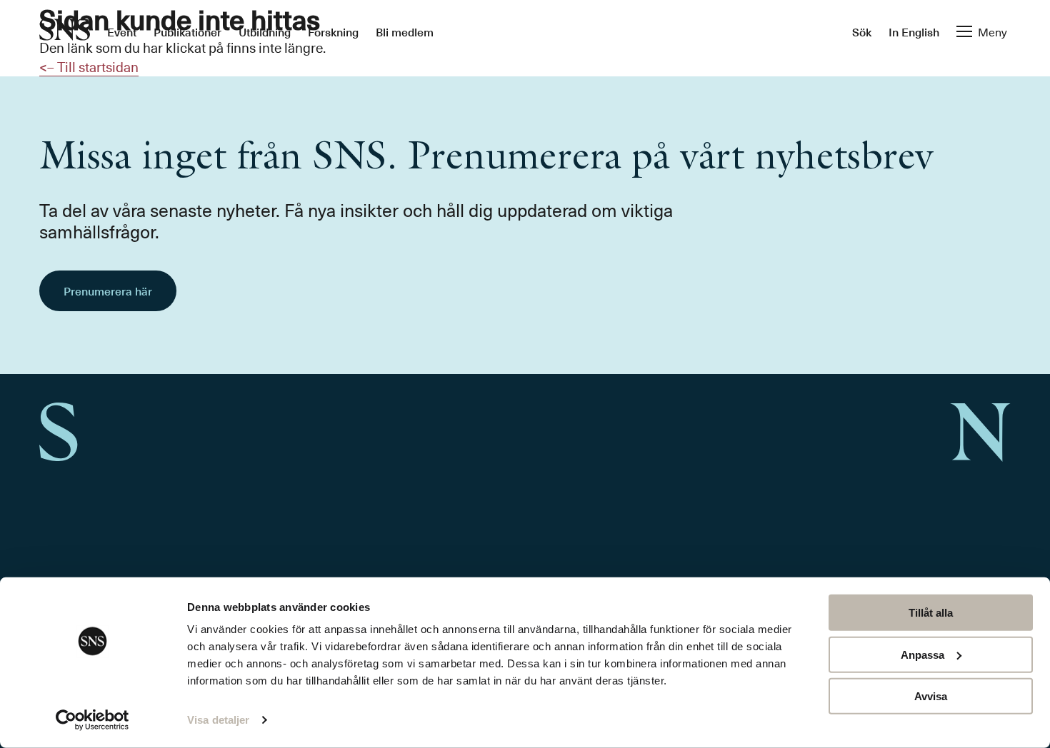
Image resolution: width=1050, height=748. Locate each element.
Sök (861, 31)
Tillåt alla (931, 613)
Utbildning (265, 31)
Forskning (333, 31)
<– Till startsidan (89, 66)
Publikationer (187, 31)
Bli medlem (405, 31)
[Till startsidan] (64, 31)
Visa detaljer (218, 720)
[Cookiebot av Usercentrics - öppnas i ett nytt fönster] (92, 720)
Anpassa (922, 654)
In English (914, 31)
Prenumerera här (108, 290)
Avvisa (930, 696)
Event (121, 31)
